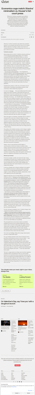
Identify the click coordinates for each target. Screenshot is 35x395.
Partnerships (13, 378)
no (6, 236)
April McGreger (3, 306)
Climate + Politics (31, 34)
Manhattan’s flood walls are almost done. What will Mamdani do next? (5, 327)
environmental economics (25, 102)
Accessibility (23, 379)
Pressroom (13, 379)
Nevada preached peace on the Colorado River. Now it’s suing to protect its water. (14, 337)
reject (19, 224)
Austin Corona (13, 342)
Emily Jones (13, 350)
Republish (22, 378)
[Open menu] (33, 1)
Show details (30, 390)
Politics (2, 374)
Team (12, 374)
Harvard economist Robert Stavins (14, 55)
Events (22, 374)
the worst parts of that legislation (11, 71)
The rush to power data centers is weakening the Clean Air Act (13, 347)
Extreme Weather (3, 378)
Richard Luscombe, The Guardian (13, 331)
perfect (24, 114)
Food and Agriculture (10, 306)
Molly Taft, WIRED (31, 327)
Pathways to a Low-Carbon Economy (20, 177)
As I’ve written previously (18, 73)
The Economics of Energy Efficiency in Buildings (18, 182)
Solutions (2, 375)
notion (24, 224)
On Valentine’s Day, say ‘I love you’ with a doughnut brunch (17, 302)
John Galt (26, 133)
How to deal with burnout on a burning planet (30, 332)
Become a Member (24, 375)
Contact (12, 375)
